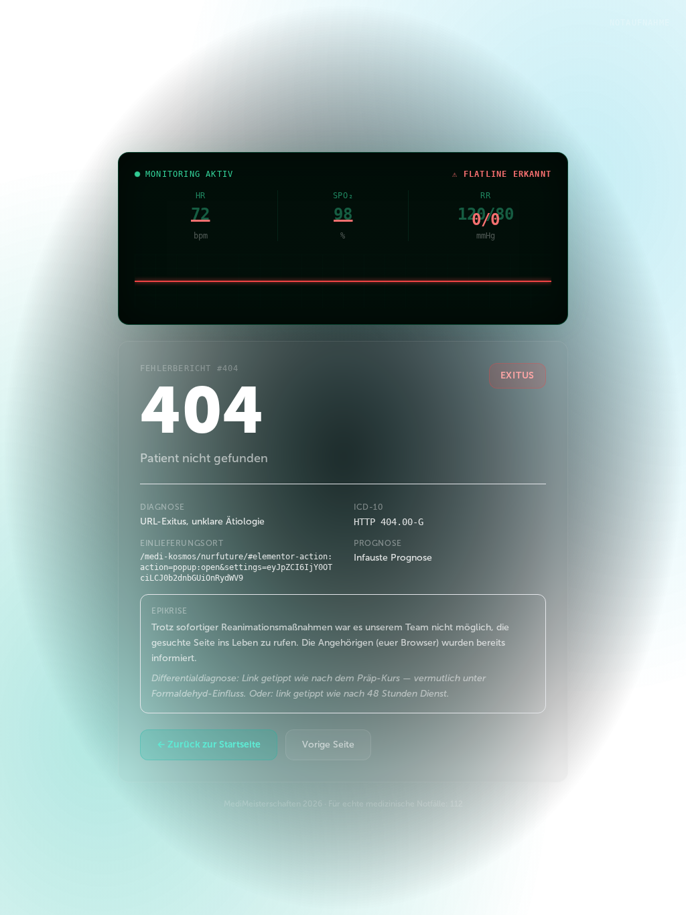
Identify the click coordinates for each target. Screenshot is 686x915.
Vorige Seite (328, 744)
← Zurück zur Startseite (209, 744)
